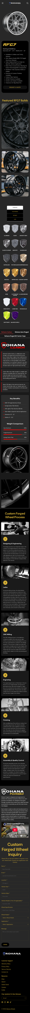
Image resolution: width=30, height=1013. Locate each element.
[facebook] (2, 1002)
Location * (4, 880)
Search (3, 981)
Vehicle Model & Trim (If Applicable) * (12, 900)
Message (3, 929)
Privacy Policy (5, 966)
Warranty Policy (6, 963)
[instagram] (5, 1002)
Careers (4, 987)
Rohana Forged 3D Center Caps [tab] (15, 336)
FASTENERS (15, 211)
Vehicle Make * (5, 893)
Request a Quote (15, 87)
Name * (3, 866)
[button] (3, 3)
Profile (3, 990)
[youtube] (8, 1002)
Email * (3, 872)
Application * (5, 921)
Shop (3, 979)
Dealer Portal (5, 984)
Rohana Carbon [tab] (6, 332)
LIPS (15, 219)
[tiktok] (10, 1002)
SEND (5, 944)
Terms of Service (6, 969)
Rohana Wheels (10, 1009)
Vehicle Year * (5, 886)
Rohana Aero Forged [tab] (22, 332)
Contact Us (5, 972)
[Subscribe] (25, 998)
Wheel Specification (7, 907)
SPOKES (15, 215)
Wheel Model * (5, 914)
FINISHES (15, 207)
